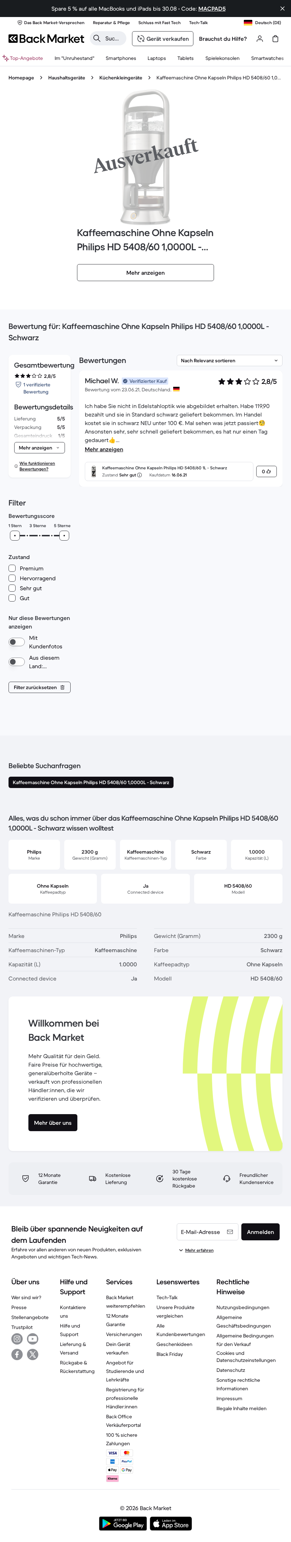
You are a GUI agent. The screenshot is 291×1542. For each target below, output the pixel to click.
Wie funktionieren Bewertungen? (37, 465)
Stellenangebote (30, 1317)
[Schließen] (282, 8)
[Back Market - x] (32, 1354)
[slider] (15, 536)
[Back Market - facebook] (17, 1354)
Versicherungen (124, 1334)
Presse (19, 1307)
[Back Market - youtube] (32, 1339)
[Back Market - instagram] (17, 1339)
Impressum (229, 1398)
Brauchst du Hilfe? (223, 38)
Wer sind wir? (26, 1297)
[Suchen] (97, 38)
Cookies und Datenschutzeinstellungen (246, 1356)
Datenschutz (230, 1370)
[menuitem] (121, 58)
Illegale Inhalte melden (241, 1408)
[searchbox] (113, 38)
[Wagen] (275, 39)
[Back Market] (46, 38)
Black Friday (170, 1354)
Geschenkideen (174, 1344)
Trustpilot (22, 1327)
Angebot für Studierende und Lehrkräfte (125, 1371)
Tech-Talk (167, 1297)
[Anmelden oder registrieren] (260, 39)
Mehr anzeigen (104, 449)
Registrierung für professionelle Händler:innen (125, 1398)
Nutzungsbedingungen (242, 1307)
